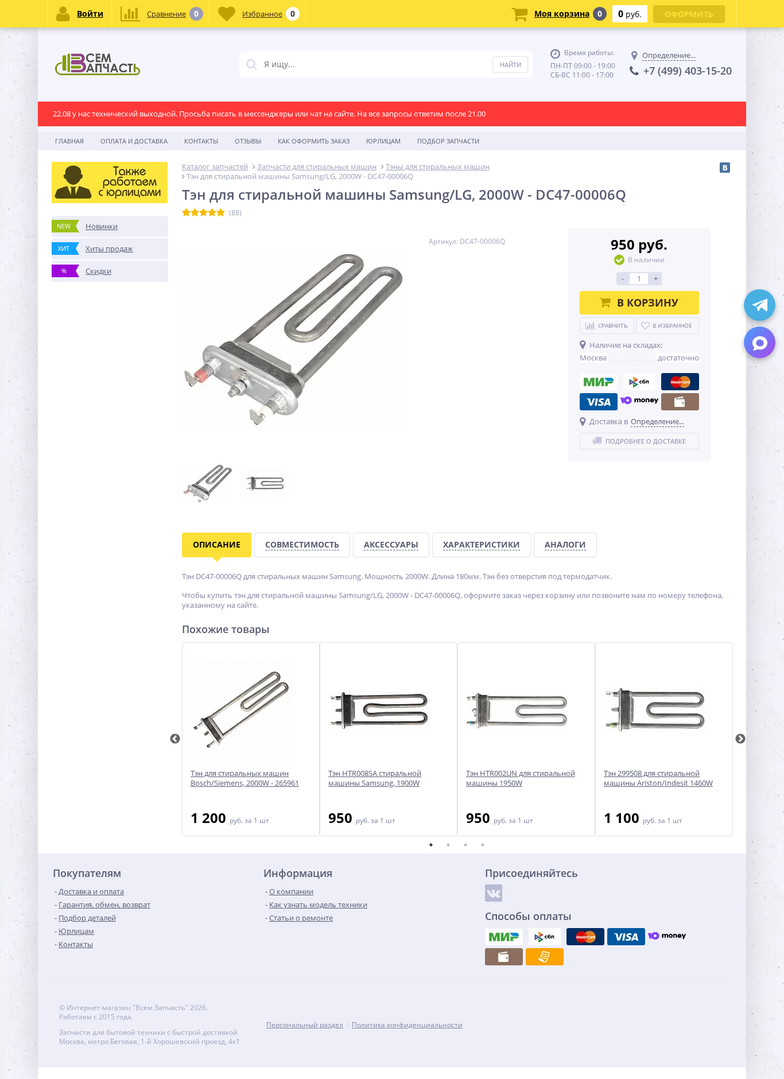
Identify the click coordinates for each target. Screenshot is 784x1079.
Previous (175, 739)
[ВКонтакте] (725, 167)
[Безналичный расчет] (545, 956)
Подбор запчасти (448, 141)
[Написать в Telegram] (759, 305)
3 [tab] (465, 845)
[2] (195, 213)
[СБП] (639, 381)
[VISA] (599, 401)
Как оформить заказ (314, 141)
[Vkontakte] (493, 893)
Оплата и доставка (134, 141)
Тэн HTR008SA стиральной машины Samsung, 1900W (374, 778)
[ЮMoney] (639, 401)
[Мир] (599, 381)
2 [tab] (448, 845)
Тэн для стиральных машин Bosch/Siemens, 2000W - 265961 (245, 778)
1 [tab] (431, 845)
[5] (220, 213)
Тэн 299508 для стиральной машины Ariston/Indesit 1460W (658, 778)
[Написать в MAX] (759, 342)
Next (740, 739)
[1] (186, 213)
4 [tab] (482, 845)
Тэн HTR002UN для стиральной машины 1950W (520, 778)
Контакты (201, 141)
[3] (203, 213)
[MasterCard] (680, 381)
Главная (69, 141)
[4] (212, 213)
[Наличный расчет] (680, 401)
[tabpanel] (251, 739)
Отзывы (248, 141)
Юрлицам (383, 141)
